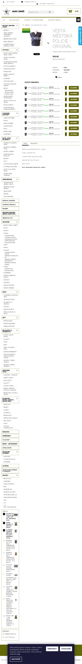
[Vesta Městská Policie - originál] (26, 87)
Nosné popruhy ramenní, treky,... (9, 45)
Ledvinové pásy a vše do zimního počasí (9, 356)
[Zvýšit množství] (66, 87)
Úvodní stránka (4, 20)
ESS (5, 486)
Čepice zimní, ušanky (11, 418)
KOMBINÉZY (7, 272)
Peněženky (6, 436)
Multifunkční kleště (11, 164)
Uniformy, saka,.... (6, 371)
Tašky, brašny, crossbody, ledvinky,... (8, 34)
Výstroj (5, 50)
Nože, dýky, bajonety (6, 138)
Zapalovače (6, 448)
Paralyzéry (8, 191)
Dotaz (60, 77)
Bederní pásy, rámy (10, 39)
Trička (6, 266)
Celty (6, 129)
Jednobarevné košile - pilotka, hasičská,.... (11, 239)
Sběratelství (7, 218)
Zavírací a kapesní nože (10, 147)
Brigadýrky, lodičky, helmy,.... (11, 393)
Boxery (6, 194)
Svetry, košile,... (9, 386)
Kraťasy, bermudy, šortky (10, 276)
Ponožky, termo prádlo (9, 361)
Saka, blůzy (8, 380)
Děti (4, 317)
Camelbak (7, 481)
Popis (25, 143)
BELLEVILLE (7, 478)
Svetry (6, 230)
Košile (6, 233)
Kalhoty (7, 250)
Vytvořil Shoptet (75, 660)
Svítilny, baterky (9, 66)
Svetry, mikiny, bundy (9, 335)
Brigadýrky (8, 415)
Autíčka (5, 466)
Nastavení (16, 659)
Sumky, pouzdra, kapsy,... (9, 58)
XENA (65, 67)
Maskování (7, 71)
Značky (5, 475)
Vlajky (5, 208)
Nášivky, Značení (8, 200)
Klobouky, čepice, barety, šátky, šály (8, 400)
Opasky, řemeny (9, 288)
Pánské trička (9, 268)
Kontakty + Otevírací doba (33, 20)
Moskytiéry (8, 131)
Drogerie (7, 462)
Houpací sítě (8, 126)
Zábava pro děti (9, 326)
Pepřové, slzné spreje (9, 187)
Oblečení (5, 222)
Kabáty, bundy (9, 377)
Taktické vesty (9, 81)
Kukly (6, 423)
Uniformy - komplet (11, 375)
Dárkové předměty (10, 351)
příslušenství (9, 41)
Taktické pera (8, 196)
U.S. (5, 503)
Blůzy (6, 228)
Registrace (50, 3)
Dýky (5, 161)
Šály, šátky (7, 420)
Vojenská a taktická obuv (11, 296)
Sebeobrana (7, 179)
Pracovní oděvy (9, 285)
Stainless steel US (10, 494)
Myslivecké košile (10, 242)
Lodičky (6, 410)
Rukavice (5, 432)
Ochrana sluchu (9, 459)
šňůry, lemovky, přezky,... (9, 75)
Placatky (6, 440)
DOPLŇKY (7, 280)
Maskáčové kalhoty (10, 262)
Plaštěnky (7, 134)
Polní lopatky (8, 105)
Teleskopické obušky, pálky (8, 183)
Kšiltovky (7, 404)
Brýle (6, 88)
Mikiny (6, 247)
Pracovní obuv (9, 309)
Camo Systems (9, 484)
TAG (5, 500)
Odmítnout (52, 649)
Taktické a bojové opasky (10, 84)
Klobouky (7, 412)
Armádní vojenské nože (10, 143)
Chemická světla (9, 69)
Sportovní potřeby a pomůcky (9, 470)
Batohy (6, 30)
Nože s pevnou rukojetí (9, 155)
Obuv (4, 292)
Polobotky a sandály (8, 303)
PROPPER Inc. (8, 489)
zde (18, 654)
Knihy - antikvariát (10, 444)
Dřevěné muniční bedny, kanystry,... (9, 213)
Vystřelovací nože (10, 166)
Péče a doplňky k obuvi (10, 312)
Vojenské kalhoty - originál (10, 253)
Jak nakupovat (14, 20)
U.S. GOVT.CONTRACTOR (10, 506)
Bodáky (6, 158)
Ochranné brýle (9, 92)
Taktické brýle (9, 90)
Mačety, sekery (9, 151)
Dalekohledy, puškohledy (8, 97)
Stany (6, 120)
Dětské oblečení (9, 323)
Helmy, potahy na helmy (10, 101)
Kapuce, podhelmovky (8, 426)
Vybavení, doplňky (6, 114)
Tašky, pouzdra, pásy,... (9, 348)
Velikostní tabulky (54, 20)
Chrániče (7, 78)
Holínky (6, 306)
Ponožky (7, 282)
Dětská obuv (8, 321)
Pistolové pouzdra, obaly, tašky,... (10, 54)
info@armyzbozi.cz (10, 634)
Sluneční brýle (9, 94)
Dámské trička (9, 270)
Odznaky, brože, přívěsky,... (9, 365)
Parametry (34, 143)
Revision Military (10, 492)
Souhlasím (66, 649)
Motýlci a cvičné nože (9, 170)
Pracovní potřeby (6, 452)
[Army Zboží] (13, 11)
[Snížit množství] (66, 89)
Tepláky (7, 264)
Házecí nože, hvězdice (8, 174)
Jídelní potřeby (9, 118)
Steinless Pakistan (10, 497)
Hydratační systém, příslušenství (10, 62)
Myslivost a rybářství (7, 331)
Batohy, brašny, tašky (8, 26)
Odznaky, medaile (9, 204)
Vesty (6, 245)
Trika (5, 342)
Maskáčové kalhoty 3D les (11, 256)
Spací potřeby (8, 123)
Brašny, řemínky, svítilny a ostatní (10, 389)
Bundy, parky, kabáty (11, 225)
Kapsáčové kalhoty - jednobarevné (11, 260)
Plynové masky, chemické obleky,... (10, 108)
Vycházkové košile (10, 237)
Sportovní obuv (9, 299)
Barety (6, 407)
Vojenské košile (9, 235)
